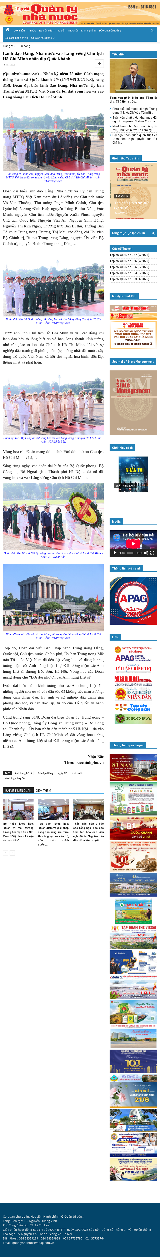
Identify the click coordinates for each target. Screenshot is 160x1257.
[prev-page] (5, 853)
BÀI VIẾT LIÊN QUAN (18, 790)
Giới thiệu (19, 30)
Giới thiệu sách (122, 447)
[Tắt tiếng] (146, 553)
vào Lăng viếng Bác (15, 778)
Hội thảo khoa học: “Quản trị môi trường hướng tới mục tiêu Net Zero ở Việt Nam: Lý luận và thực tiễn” (18, 832)
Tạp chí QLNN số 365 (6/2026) (129, 267)
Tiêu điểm (119, 54)
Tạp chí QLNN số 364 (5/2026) (129, 273)
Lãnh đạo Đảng (44, 773)
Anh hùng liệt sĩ (23, 773)
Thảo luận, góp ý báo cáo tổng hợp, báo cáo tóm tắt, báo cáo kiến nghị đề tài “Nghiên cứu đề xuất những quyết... (88, 832)
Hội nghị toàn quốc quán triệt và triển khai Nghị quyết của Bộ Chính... (134, 138)
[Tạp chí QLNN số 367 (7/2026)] (133, 191)
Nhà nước (77, 773)
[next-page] (12, 853)
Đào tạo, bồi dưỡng (110, 30)
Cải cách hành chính (16, 37)
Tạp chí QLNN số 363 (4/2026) (129, 279)
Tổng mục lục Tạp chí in (128, 233)
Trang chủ (9, 46)
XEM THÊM (43, 790)
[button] (152, 30)
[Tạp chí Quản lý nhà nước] (80, 13)
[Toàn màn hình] (152, 553)
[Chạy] (115, 553)
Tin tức (32, 30)
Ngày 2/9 (62, 773)
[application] (133, 543)
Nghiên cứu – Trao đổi (52, 30)
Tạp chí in (122, 196)
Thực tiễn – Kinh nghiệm (82, 30)
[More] (99, 63)
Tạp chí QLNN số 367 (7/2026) (129, 255)
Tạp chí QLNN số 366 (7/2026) (129, 261)
